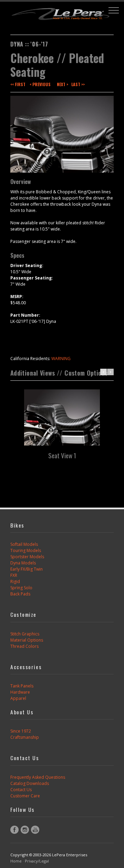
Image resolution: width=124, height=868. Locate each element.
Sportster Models (27, 557)
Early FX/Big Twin (26, 569)
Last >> (78, 84)
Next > (62, 84)
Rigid (15, 581)
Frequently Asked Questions (37, 777)
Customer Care (25, 796)
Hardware (20, 692)
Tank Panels (21, 686)
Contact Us (21, 790)
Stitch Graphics (24, 634)
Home (16, 861)
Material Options (26, 640)
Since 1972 (20, 731)
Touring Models (25, 550)
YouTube (35, 830)
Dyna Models (23, 563)
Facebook (14, 830)
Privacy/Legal (37, 861)
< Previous (40, 84)
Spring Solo (21, 588)
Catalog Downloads (29, 783)
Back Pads (20, 594)
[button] (113, 10)
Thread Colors (24, 646)
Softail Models (24, 544)
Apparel (18, 698)
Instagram (25, 830)
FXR (13, 575)
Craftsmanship (24, 737)
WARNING (61, 358)
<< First (17, 84)
